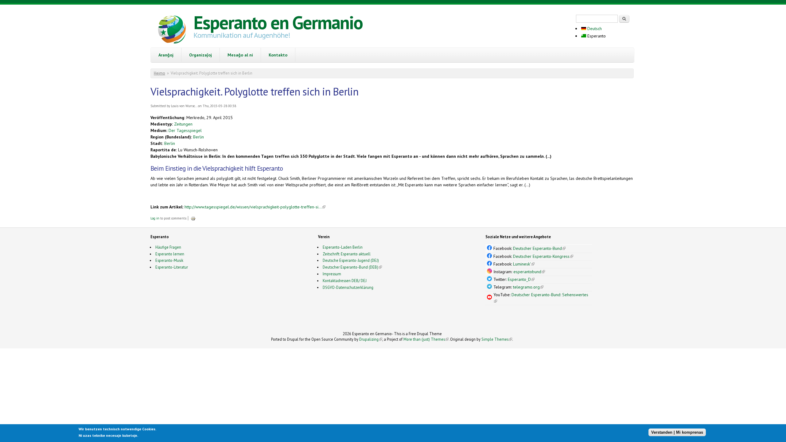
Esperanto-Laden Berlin (343, 247)
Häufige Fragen (168, 247)
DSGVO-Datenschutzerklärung (348, 287)
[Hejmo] (171, 30)
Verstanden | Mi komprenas (677, 432)
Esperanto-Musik (169, 260)
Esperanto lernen (169, 253)
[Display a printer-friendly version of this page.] (193, 218)
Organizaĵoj (200, 55)
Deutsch (594, 28)
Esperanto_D (521, 279)
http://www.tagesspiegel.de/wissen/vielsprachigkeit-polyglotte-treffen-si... (255, 207)
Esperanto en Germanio (278, 22)
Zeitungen (183, 124)
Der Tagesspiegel (185, 130)
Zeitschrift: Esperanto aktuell (347, 253)
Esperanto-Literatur (171, 267)
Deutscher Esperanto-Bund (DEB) (350, 267)
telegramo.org (528, 287)
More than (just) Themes (426, 339)
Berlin (198, 137)
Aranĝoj (165, 55)
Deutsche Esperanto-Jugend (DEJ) (351, 260)
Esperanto (596, 36)
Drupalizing (370, 339)
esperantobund (529, 271)
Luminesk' (524, 264)
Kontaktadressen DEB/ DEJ (345, 280)
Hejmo (159, 73)
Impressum (332, 273)
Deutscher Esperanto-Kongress (543, 256)
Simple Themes (496, 339)
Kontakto (278, 55)
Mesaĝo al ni (240, 55)
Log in (154, 218)
